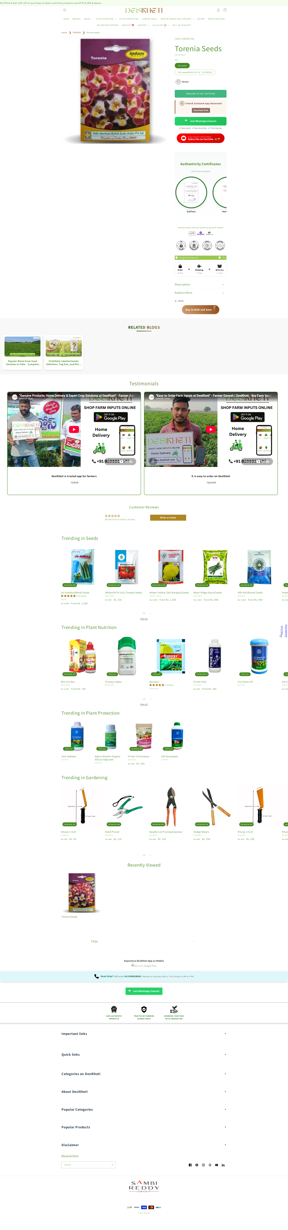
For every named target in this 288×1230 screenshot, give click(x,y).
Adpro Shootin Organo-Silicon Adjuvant (108, 758)
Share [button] (181, 300)
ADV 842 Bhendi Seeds (250, 592)
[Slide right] (150, 613)
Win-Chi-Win (68, 681)
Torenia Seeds (93, 32)
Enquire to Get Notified (200, 93)
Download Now (201, 110)
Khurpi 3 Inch (245, 831)
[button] (65, 10)
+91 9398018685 (132, 976)
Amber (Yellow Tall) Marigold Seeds (169, 592)
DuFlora (191, 211)
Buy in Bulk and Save (201, 309)
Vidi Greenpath (169, 756)
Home (64, 32)
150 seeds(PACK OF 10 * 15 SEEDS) (195, 72)
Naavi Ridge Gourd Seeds (208, 592)
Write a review (168, 517)
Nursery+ (154, 681)
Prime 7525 (200, 681)
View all (144, 618)
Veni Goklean (69, 756)
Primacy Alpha (113, 681)
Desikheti (147, 1213)
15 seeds (182, 65)
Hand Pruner (112, 831)
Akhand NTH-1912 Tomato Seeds (123, 592)
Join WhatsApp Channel (203, 121)
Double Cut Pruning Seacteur (166, 831)
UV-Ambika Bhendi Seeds (75, 592)
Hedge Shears (201, 831)
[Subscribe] (112, 1164)
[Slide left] (137, 613)
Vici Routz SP (245, 681)
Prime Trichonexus (138, 756)
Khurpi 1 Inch (68, 831)
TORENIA (77, 32)
